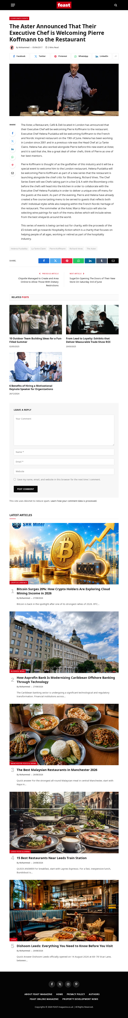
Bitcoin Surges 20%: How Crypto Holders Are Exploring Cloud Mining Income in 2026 (63, 591)
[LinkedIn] (12, 149)
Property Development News (80, 999)
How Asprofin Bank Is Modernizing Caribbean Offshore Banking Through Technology (66, 679)
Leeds (13, 939)
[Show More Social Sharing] (116, 56)
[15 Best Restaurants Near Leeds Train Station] (64, 822)
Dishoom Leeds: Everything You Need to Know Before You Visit (65, 946)
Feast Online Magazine (44, 999)
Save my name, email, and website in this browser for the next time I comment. (59, 479)
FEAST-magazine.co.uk (63, 1006)
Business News (18, 671)
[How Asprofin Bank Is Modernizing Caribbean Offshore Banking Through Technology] (64, 642)
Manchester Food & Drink (23, 763)
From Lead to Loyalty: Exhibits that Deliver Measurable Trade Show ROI (88, 340)
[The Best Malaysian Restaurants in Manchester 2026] (64, 734)
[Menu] (13, 5)
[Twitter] (12, 141)
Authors (94, 994)
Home (59, 994)
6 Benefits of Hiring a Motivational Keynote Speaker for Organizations (31, 387)
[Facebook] (12, 133)
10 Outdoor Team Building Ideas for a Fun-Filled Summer (35, 340)
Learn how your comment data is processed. (74, 500)
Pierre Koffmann (58, 248)
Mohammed (24, 47)
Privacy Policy (76, 994)
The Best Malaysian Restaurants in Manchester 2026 (57, 770)
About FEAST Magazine (38, 994)
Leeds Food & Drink (20, 851)
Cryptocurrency (19, 582)
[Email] (12, 173)
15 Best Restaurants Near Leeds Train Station (52, 858)
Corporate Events (19, 18)
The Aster (91, 248)
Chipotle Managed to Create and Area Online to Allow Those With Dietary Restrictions (38, 282)
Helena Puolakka (19, 248)
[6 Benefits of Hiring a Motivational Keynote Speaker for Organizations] (35, 367)
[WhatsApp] (12, 157)
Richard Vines (76, 248)
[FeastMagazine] (64, 5)
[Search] (115, 5)
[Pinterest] (12, 165)
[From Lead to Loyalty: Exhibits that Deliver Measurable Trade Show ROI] (92, 320)
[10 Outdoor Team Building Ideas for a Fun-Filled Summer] (35, 320)
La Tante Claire (38, 248)
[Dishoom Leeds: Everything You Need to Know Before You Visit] (64, 910)
